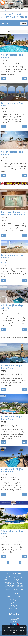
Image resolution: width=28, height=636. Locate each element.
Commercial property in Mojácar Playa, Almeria (13, 213)
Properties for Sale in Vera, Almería (14, 589)
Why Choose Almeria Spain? (14, 596)
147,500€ (3, 262)
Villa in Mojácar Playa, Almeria (12, 56)
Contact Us (14, 616)
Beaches (14, 602)
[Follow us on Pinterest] (18, 624)
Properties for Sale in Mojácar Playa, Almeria (14, 577)
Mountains (14, 604)
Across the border (14, 608)
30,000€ (3, 538)
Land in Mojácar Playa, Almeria (13, 104)
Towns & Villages (14, 607)
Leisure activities (14, 609)
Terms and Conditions (14, 618)
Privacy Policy (14, 619)
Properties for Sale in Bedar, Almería (14, 585)
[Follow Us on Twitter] (14, 624)
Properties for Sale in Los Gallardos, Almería (14, 579)
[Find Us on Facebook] (11, 624)
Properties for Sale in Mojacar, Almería (14, 576)
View (24, 79)
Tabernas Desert (14, 599)
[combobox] (19, 31)
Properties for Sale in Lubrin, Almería (14, 583)
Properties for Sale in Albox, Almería (14, 586)
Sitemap (14, 621)
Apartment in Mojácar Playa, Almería (12, 417)
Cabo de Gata (14, 601)
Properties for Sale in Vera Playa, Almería (14, 588)
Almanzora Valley (14, 605)
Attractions (14, 598)
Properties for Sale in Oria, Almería (14, 582)
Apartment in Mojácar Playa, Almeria (12, 366)
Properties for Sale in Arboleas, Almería (14, 580)
